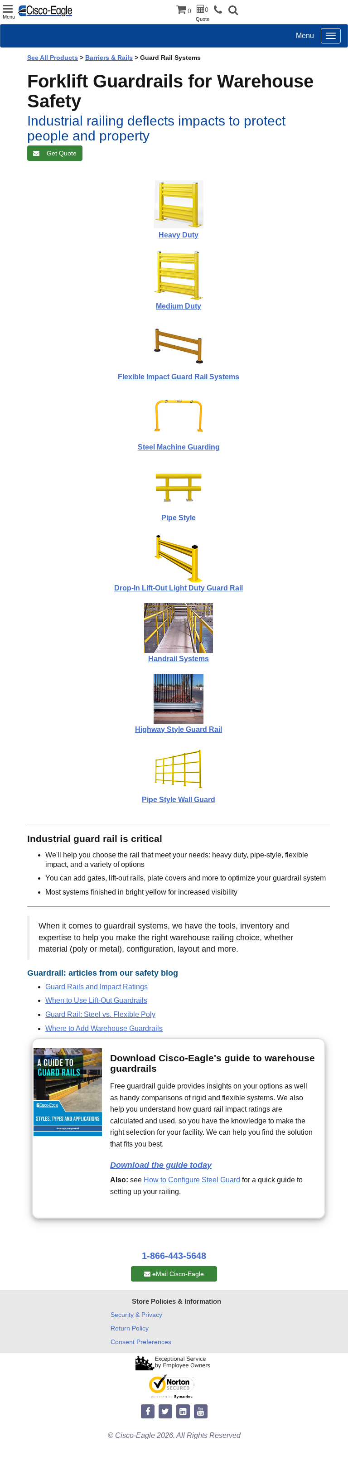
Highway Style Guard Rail (178, 729)
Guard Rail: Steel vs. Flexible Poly (100, 1014)
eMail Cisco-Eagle (177, 1273)
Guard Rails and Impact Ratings (96, 987)
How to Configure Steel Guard (192, 1180)
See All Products (52, 57)
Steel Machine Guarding (179, 447)
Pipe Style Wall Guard (178, 799)
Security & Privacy (136, 1314)
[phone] (220, 10)
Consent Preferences (141, 1341)
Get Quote (60, 153)
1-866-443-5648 (174, 1256)
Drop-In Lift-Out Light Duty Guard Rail (178, 588)
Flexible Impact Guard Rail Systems (178, 377)
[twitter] (165, 1412)
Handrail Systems (178, 659)
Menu (305, 35)
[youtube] (201, 1412)
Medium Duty (178, 306)
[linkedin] (183, 1412)
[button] (233, 11)
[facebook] (148, 1412)
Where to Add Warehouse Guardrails (104, 1028)
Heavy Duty (178, 235)
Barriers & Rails (109, 57)
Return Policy (130, 1328)
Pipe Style (178, 518)
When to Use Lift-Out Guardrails (96, 1000)
